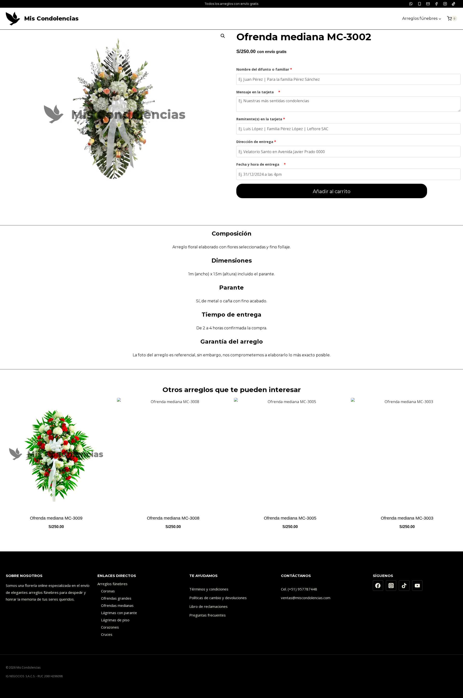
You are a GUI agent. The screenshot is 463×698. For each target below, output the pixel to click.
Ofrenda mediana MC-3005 (290, 518)
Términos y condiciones (208, 589)
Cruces (106, 634)
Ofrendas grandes (116, 598)
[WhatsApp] (411, 3)
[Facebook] (436, 3)
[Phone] (419, 3)
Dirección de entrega (256, 141)
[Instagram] (445, 3)
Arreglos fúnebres (112, 583)
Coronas (108, 591)
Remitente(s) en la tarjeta (260, 119)
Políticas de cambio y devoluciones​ (218, 597)
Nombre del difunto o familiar (264, 69)
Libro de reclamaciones (208, 606)
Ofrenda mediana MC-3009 (56, 518)
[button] (222, 36)
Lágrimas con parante (119, 612)
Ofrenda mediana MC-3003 (407, 518)
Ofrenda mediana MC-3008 (173, 518)
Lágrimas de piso (115, 619)
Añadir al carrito (331, 191)
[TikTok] (453, 3)
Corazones (110, 627)
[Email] (428, 3)
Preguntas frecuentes (207, 615)
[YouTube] (417, 585)
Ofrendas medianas (117, 605)
